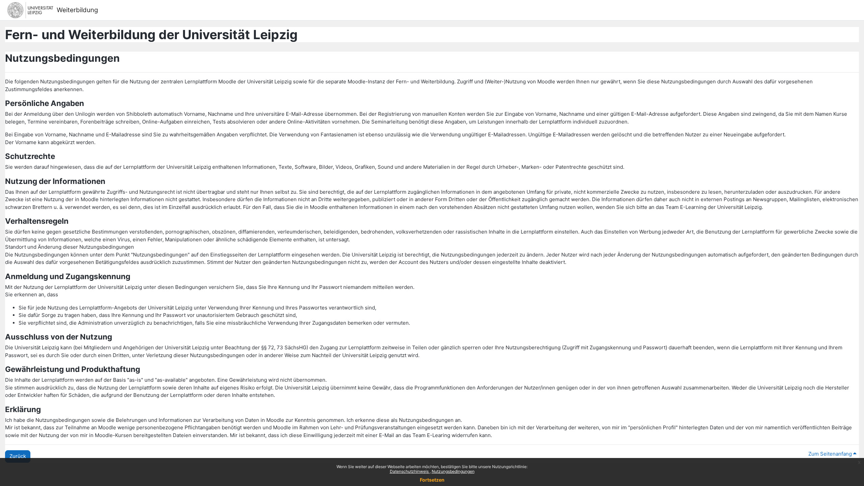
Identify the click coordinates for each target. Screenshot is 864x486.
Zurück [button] (17, 456)
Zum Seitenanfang (830, 454)
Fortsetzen (432, 480)
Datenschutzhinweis (410, 471)
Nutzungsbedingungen (453, 471)
